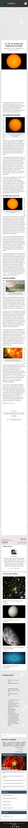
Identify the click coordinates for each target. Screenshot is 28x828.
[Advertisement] (14, 24)
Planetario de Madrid (7, 808)
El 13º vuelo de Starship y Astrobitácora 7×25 (13, 783)
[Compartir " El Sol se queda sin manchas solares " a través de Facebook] (5, 413)
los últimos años (6, 273)
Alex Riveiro (12, 48)
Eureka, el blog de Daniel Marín (10, 798)
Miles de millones (7, 801)
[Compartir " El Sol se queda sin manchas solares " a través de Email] (12, 416)
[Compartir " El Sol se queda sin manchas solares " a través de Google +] (10, 413)
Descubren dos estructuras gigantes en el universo (13, 601)
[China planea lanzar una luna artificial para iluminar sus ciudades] (14, 634)
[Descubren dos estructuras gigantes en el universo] (14, 588)
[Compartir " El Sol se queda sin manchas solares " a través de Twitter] (7, 413)
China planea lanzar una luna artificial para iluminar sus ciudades (13, 648)
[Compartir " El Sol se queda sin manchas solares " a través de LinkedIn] (18, 413)
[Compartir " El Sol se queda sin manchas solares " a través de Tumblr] (12, 413)
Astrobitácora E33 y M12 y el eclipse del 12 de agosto (13, 777)
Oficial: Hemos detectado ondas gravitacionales (10, 666)
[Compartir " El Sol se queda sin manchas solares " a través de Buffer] (20, 413)
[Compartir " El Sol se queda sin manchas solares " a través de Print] (15, 416)
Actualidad (10, 50)
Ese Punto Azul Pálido (8, 795)
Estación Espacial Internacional (11, 378)
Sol (4, 117)
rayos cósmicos (12, 375)
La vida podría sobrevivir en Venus (11, 619)
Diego (9, 680)
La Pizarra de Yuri (7, 804)
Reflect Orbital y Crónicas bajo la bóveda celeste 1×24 (14, 787)
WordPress (14, 824)
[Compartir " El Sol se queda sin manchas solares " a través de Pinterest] (15, 413)
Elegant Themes (12, 823)
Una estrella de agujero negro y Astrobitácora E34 (13, 772)
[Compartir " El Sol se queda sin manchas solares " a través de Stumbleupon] (23, 413)
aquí (15, 255)
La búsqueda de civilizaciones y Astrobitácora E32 (14, 780)
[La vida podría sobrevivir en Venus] (14, 611)
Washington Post (11, 403)
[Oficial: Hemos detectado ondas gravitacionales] (14, 658)
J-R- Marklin (11, 700)
